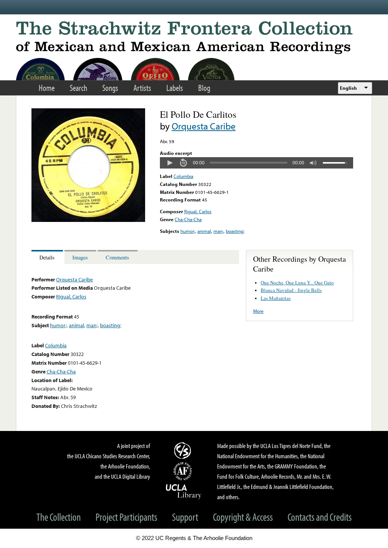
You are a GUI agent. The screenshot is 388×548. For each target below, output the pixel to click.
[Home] (194, 37)
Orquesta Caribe (204, 126)
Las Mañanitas (276, 298)
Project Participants (126, 516)
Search (78, 87)
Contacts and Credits (320, 516)
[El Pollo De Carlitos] (88, 220)
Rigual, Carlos (197, 211)
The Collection (58, 516)
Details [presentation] (47, 257)
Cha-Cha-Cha (188, 219)
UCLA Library (184, 491)
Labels (174, 87)
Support (185, 516)
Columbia (183, 176)
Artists (142, 87)
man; (218, 231)
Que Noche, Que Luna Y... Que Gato (297, 282)
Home (47, 87)
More (258, 311)
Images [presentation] (80, 257)
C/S (184, 450)
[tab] (47, 257)
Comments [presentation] (117, 257)
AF (184, 471)
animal (204, 231)
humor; (187, 231)
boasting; (235, 231)
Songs (110, 87)
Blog (204, 87)
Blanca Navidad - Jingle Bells (291, 290)
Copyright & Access (243, 516)
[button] (170, 163)
